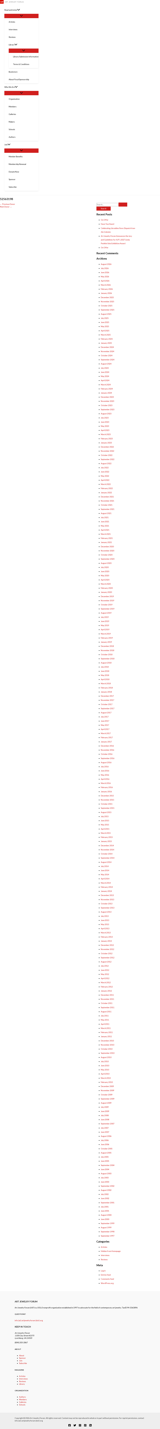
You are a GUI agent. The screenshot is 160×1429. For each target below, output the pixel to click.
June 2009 (105, 1111)
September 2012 (107, 957)
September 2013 (107, 908)
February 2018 (107, 688)
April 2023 (105, 430)
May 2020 (105, 575)
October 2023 (106, 405)
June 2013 (105, 920)
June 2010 (105, 1065)
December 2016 (107, 746)
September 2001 (107, 1202)
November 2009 (107, 1090)
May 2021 (105, 526)
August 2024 (106, 364)
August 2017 (106, 712)
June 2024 (105, 372)
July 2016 (105, 766)
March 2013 (106, 932)
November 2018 (107, 650)
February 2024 (107, 389)
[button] (18, 10)
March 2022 (106, 484)
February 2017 (107, 737)
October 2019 (106, 605)
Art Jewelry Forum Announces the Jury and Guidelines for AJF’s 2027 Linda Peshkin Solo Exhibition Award (116, 240)
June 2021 (105, 521)
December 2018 (107, 646)
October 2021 (106, 505)
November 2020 (107, 551)
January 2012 (106, 991)
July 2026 (105, 268)
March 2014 (106, 883)
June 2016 (105, 771)
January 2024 (106, 393)
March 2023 (106, 434)
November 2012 (107, 949)
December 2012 (107, 945)
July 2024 (105, 368)
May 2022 (105, 476)
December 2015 (107, 796)
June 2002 (105, 1198)
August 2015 (106, 812)
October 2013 (106, 903)
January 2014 (106, 891)
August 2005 (106, 1153)
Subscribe (23, 1363)
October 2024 (106, 355)
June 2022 (105, 472)
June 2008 (105, 1119)
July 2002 (105, 1194)
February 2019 (107, 638)
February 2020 (107, 588)
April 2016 (105, 779)
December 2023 (107, 397)
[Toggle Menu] (21, 16)
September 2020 (107, 559)
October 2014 (106, 854)
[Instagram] (80, 1426)
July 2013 (105, 916)
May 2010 (105, 1070)
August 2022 (106, 463)
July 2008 (105, 1115)
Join (20, 1360)
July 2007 (105, 1128)
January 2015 (106, 841)
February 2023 (107, 438)
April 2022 (105, 480)
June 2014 (105, 870)
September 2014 (107, 858)
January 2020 (106, 592)
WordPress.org (107, 1283)
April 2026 (105, 281)
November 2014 (107, 850)
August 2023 (106, 413)
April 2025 (105, 331)
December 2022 (107, 447)
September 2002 (107, 1186)
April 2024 (105, 380)
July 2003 (105, 1177)
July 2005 (105, 1157)
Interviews (105, 1255)
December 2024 (107, 347)
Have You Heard (107, 224)
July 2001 (105, 1207)
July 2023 (105, 418)
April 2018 (105, 679)
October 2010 (106, 1049)
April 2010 (105, 1074)
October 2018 (106, 654)
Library (22, 1384)
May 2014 (105, 874)
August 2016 (106, 762)
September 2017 (107, 708)
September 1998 (107, 1231)
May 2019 (105, 625)
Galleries (22, 1402)
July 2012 (105, 966)
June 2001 (105, 1211)
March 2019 (106, 634)
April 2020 (105, 580)
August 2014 (106, 862)
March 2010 (106, 1078)
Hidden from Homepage (111, 1251)
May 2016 (105, 775)
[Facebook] (69, 1426)
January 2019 (106, 642)
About (21, 1355)
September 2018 (107, 658)
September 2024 (107, 359)
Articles (104, 1247)
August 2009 (106, 1103)
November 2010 (107, 1045)
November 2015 (107, 800)
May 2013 (105, 924)
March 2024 (106, 384)
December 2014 (107, 845)
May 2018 (105, 675)
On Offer (104, 220)
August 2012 (106, 962)
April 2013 (105, 928)
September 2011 (107, 1007)
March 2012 (106, 982)
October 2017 (106, 704)
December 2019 (107, 596)
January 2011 (106, 1036)
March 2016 (106, 783)
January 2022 (106, 492)
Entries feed (106, 1275)
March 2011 (106, 1028)
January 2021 (106, 542)
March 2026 (106, 285)
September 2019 (107, 609)
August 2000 (106, 1215)
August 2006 (106, 1136)
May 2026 (105, 276)
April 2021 (105, 530)
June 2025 (105, 322)
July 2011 (105, 1016)
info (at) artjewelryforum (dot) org (29, 1320)
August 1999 (106, 1227)
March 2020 (106, 584)
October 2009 (106, 1095)
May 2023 (105, 426)
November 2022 (107, 451)
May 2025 (105, 326)
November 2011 (107, 999)
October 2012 (106, 953)
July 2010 (105, 1061)
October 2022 (106, 455)
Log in (103, 1271)
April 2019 (105, 629)
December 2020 (107, 546)
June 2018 (105, 671)
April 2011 (105, 1024)
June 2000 (105, 1219)
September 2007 (107, 1124)
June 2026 (105, 272)
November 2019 (107, 600)
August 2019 (106, 613)
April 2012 (105, 978)
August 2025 (106, 314)
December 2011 (107, 995)
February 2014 (107, 887)
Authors (22, 1397)
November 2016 (107, 750)
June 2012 (105, 970)
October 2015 (106, 804)
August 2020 (106, 563)
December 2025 (107, 297)
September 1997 (107, 1236)
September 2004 (107, 1165)
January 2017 (106, 742)
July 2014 (105, 866)
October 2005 (106, 1149)
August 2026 (106, 264)
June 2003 (105, 1182)
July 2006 (105, 1140)
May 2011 (105, 1020)
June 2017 (105, 721)
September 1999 (107, 1223)
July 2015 (105, 816)
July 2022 (105, 467)
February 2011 (107, 1032)
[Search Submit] (123, 205)
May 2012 (105, 974)
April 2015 (105, 829)
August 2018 (106, 663)
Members (23, 1399)
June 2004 (105, 1169)
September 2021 (107, 509)
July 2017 (105, 717)
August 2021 (106, 513)
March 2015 (106, 833)
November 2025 (107, 301)
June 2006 (105, 1144)
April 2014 (105, 879)
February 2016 (107, 787)
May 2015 (105, 825)
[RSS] (90, 1426)
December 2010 (107, 1041)
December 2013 (107, 895)
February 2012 (107, 987)
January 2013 (106, 941)
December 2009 (107, 1086)
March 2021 (106, 534)
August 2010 (106, 1057)
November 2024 (107, 351)
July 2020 (105, 567)
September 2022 (107, 459)
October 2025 (106, 306)
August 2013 (106, 912)
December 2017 (107, 696)
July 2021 (105, 517)
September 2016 (107, 758)
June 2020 (105, 571)
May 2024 (105, 376)
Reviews (104, 1259)
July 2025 (105, 318)
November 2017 (107, 700)
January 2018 (106, 692)
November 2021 (107, 501)
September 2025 (107, 310)
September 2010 (107, 1053)
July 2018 (105, 667)
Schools (22, 1405)
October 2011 (106, 1003)
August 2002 (106, 1190)
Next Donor (6, 207)
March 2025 (106, 335)
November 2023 (107, 401)
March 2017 (106, 733)
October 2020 (106, 555)
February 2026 (107, 289)
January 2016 (106, 791)
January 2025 (106, 343)
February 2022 (107, 488)
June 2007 (105, 1132)
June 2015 (105, 820)
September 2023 (107, 409)
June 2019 (105, 621)
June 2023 (105, 422)
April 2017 (105, 729)
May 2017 (105, 725)
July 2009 (105, 1107)
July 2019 (105, 617)
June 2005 (105, 1161)
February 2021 (107, 538)
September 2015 (107, 808)
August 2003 (106, 1173)
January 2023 (106, 443)
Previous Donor (7, 204)
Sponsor (22, 1358)
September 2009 (107, 1099)
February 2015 (107, 837)
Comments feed (107, 1279)
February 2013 (107, 937)
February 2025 (107, 339)
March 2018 (106, 683)
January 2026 (106, 293)
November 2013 (107, 899)
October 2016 (106, 754)
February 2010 (107, 1082)
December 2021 (107, 497)
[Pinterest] (85, 1426)
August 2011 (106, 1011)
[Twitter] (74, 1426)
